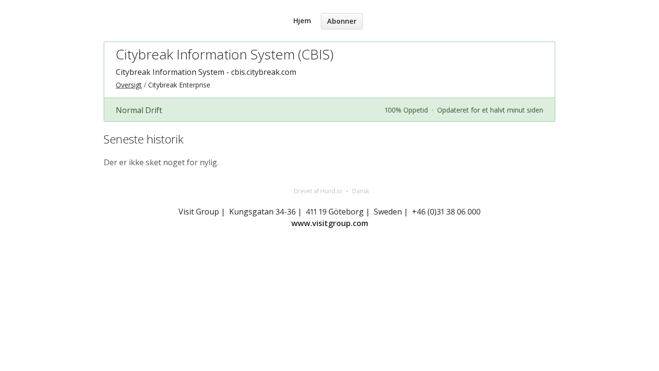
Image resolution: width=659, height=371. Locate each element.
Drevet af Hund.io (318, 191)
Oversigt (129, 84)
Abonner (342, 21)
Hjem (302, 20)
